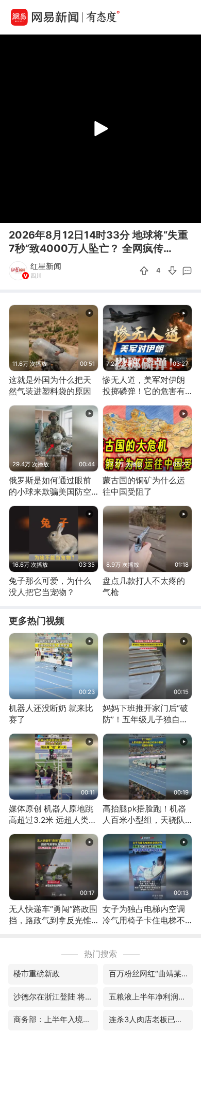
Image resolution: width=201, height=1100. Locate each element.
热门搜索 (100, 954)
